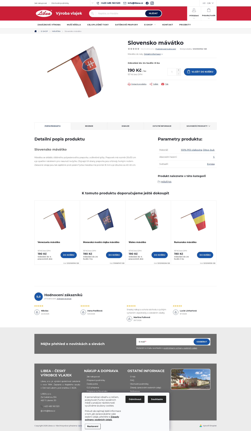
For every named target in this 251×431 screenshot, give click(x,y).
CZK (209, 3)
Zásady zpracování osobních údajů (145, 387)
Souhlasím (157, 399)
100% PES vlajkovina (191, 150)
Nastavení (92, 426)
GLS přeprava (93, 387)
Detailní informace (152, 54)
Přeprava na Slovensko (97, 391)
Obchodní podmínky (60, 3)
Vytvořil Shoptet (210, 426)
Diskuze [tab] (125, 126)
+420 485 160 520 (51, 406)
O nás (132, 376)
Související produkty (197, 126)
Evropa (211, 164)
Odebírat (201, 342)
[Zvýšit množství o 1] (178, 70)
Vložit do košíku (202, 72)
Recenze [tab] (89, 126)
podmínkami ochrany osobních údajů (180, 348)
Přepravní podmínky (96, 380)
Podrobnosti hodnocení (166, 49)
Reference (135, 391)
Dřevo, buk (209, 150)
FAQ (132, 380)
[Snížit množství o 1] (178, 73)
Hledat (153, 13)
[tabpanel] (57, 233)
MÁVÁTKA (166, 182)
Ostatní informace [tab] (162, 126)
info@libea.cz (49, 411)
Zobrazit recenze (64, 299)
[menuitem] (49, 25)
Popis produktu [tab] (53, 126)
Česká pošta (92, 384)
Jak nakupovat (40, 3)
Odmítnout (135, 399)
